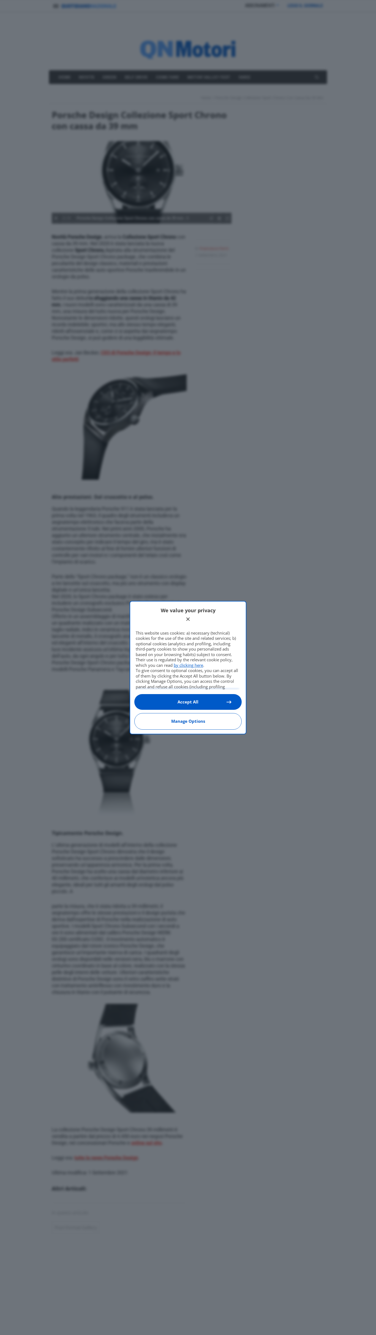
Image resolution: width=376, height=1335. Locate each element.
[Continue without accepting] (188, 619)
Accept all (188, 702)
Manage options (188, 721)
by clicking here (188, 665)
